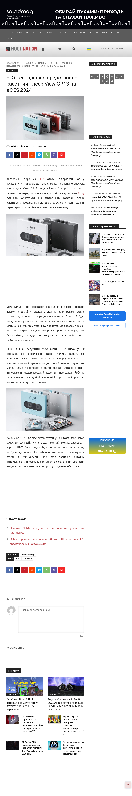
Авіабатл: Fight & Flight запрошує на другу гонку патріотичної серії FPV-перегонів (22, 704)
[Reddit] (117, 76)
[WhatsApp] (46, 155)
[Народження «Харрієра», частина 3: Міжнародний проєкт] (94, 253)
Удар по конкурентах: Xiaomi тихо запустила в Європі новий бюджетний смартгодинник (73, 748)
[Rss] (92, 76)
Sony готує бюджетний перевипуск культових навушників (104, 211)
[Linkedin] (112, 76)
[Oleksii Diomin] (8, 146)
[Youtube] (107, 81)
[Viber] (54, 155)
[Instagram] (121, 76)
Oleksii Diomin (19, 146)
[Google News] (112, 81)
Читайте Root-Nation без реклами (107, 316)
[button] (74, 49)
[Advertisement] (45, 281)
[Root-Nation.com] (21, 48)
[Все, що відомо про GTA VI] (94, 285)
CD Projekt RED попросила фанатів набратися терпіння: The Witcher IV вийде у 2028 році (32, 748)
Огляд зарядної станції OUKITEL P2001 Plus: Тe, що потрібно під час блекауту (106, 166)
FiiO (41, 179)
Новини (29, 62)
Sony (81, 193)
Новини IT (43, 62)
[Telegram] (39, 155)
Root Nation (12, 62)
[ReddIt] (32, 155)
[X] (17, 155)
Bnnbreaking (28, 554)
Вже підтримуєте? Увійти (107, 325)
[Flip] (61, 155)
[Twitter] (97, 76)
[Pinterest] (24, 155)
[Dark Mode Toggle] (128, 785)
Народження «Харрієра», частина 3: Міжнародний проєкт (113, 252)
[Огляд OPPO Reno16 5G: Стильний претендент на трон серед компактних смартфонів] (94, 238)
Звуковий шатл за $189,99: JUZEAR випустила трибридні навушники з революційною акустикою (66, 704)
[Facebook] (9, 155)
